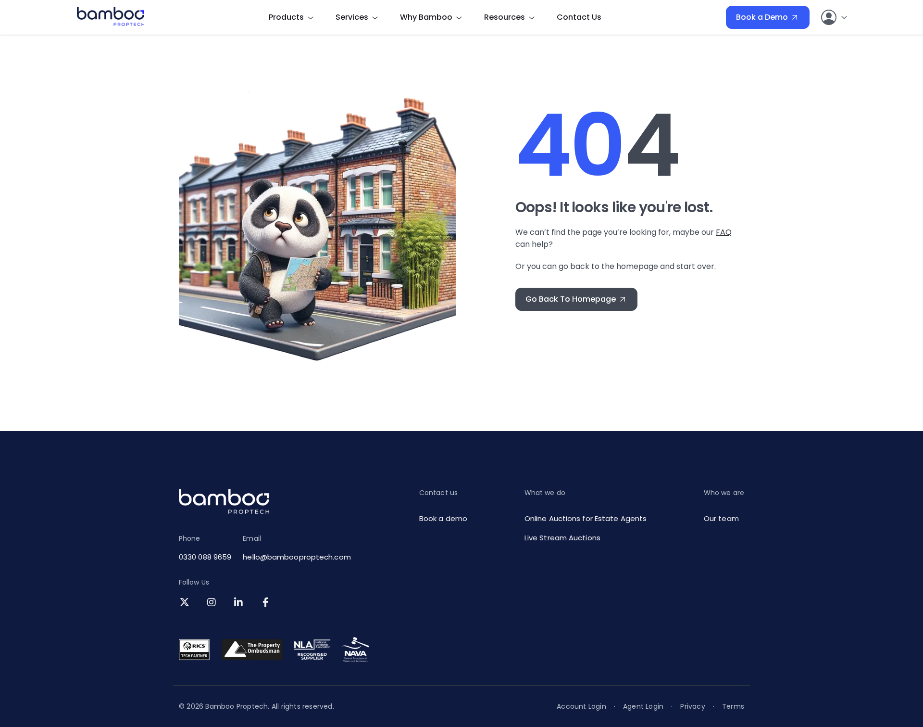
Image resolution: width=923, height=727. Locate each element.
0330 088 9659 (205, 557)
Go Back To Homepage (570, 299)
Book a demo (443, 518)
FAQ (724, 232)
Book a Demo (762, 17)
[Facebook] (267, 603)
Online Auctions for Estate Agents (585, 518)
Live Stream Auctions (562, 538)
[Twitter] (186, 603)
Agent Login (643, 706)
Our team (721, 518)
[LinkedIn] (240, 603)
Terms (733, 706)
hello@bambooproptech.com (296, 557)
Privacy (692, 706)
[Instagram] (213, 603)
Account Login (581, 706)
